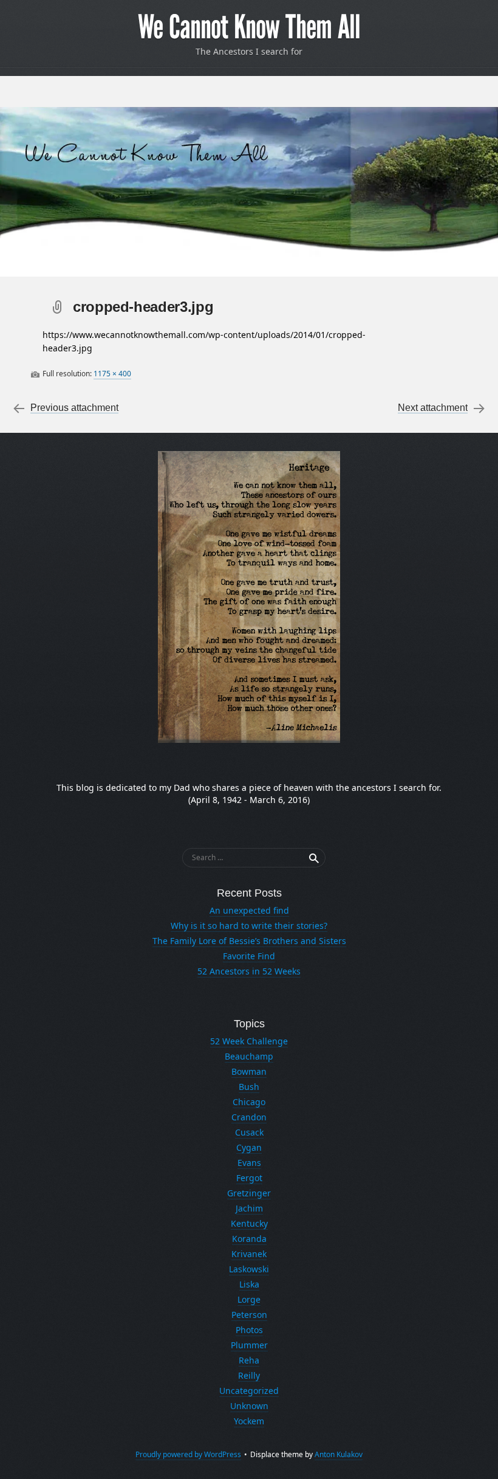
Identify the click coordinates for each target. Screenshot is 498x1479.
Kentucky (249, 1223)
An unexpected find (249, 910)
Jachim (249, 1208)
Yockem (249, 1421)
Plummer (249, 1345)
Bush (249, 1086)
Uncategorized (249, 1390)
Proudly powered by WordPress (188, 1454)
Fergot (249, 1178)
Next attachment (433, 407)
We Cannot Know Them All (249, 27)
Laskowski (249, 1269)
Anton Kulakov (339, 1454)
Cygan (249, 1147)
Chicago (249, 1102)
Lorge (249, 1299)
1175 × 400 (112, 373)
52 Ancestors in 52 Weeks (249, 971)
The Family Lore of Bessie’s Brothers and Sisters (249, 940)
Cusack (249, 1132)
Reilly (249, 1375)
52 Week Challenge (249, 1041)
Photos (249, 1330)
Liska (249, 1284)
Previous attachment (74, 407)
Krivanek (249, 1254)
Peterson (249, 1314)
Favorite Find (249, 956)
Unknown (249, 1406)
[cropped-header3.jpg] (249, 192)
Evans (249, 1162)
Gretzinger (249, 1193)
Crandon (249, 1117)
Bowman (249, 1071)
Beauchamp (249, 1056)
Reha (249, 1360)
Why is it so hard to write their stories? (249, 925)
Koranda (249, 1238)
